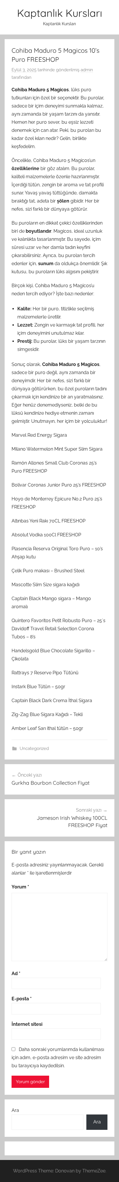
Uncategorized (34, 748)
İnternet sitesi (27, 1024)
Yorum (20, 887)
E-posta (22, 998)
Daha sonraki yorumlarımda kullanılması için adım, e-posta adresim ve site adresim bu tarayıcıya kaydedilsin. (58, 1057)
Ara (15, 1110)
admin (87, 69)
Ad (16, 973)
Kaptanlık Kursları (59, 12)
